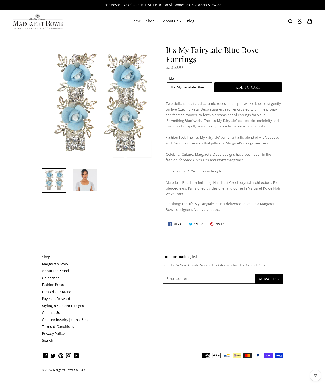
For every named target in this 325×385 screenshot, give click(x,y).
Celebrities (50, 278)
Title (170, 78)
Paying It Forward (56, 299)
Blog (190, 21)
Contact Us (51, 313)
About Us (171, 21)
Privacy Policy (53, 334)
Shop (150, 21)
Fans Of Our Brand (56, 292)
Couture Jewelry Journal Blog (65, 320)
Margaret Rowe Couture (69, 370)
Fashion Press (53, 285)
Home (136, 21)
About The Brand (55, 271)
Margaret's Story (55, 264)
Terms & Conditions (58, 327)
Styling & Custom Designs (63, 306)
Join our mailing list (179, 256)
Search (47, 341)
